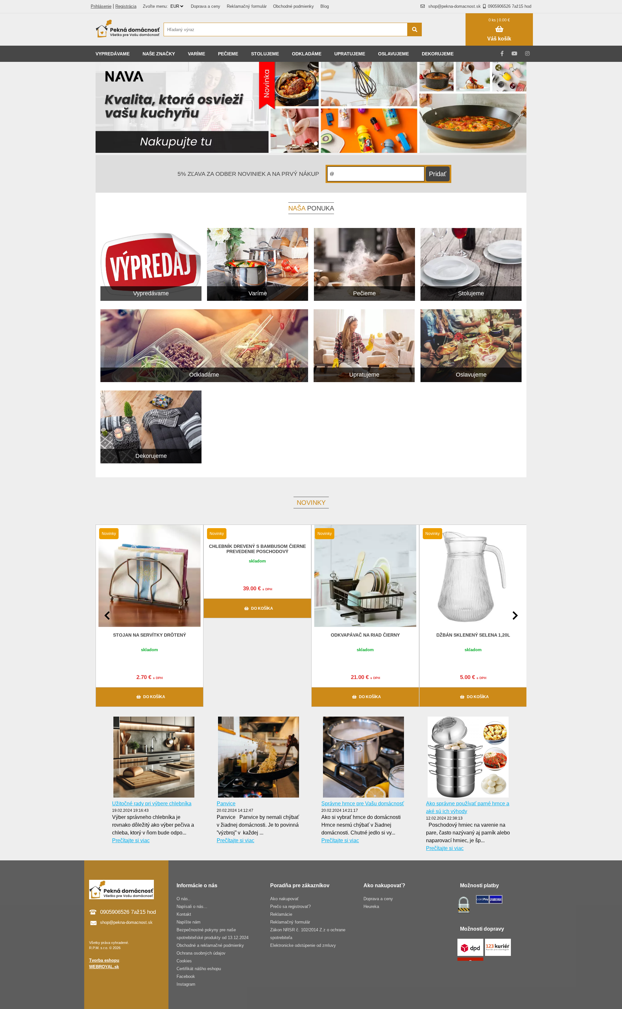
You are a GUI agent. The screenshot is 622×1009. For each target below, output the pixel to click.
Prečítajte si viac (131, 840)
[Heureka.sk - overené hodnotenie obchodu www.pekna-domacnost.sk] (447, 42)
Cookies (184, 960)
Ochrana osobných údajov (201, 953)
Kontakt (184, 914)
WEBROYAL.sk (104, 966)
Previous (107, 615)
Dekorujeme (438, 53)
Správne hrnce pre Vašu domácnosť (362, 803)
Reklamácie (281, 914)
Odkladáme (306, 53)
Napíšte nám (189, 922)
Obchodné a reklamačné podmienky (210, 945)
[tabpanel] (311, 108)
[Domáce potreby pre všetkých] (128, 29)
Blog (324, 6)
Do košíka (154, 697)
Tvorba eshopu (104, 960)
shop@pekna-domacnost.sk (454, 6)
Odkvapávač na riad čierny (365, 635)
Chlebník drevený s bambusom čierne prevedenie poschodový (257, 549)
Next (515, 615)
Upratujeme (349, 53)
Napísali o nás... (192, 906)
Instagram (186, 984)
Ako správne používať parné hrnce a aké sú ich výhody (467, 807)
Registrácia (125, 6)
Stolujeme (265, 53)
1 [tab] (316, 144)
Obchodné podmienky (293, 6)
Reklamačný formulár (247, 6)
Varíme (196, 53)
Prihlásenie (101, 6)
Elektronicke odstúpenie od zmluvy (303, 945)
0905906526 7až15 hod (509, 6)
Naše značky (159, 53)
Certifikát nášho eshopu (199, 968)
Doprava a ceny (205, 6)
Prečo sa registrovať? (290, 906)
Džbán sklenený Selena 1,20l (473, 635)
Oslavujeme (393, 53)
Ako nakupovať (284, 898)
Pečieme (228, 53)
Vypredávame (113, 53)
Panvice (226, 803)
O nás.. (183, 898)
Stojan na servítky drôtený (149, 635)
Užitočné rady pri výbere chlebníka (151, 803)
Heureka (371, 906)
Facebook (186, 976)
